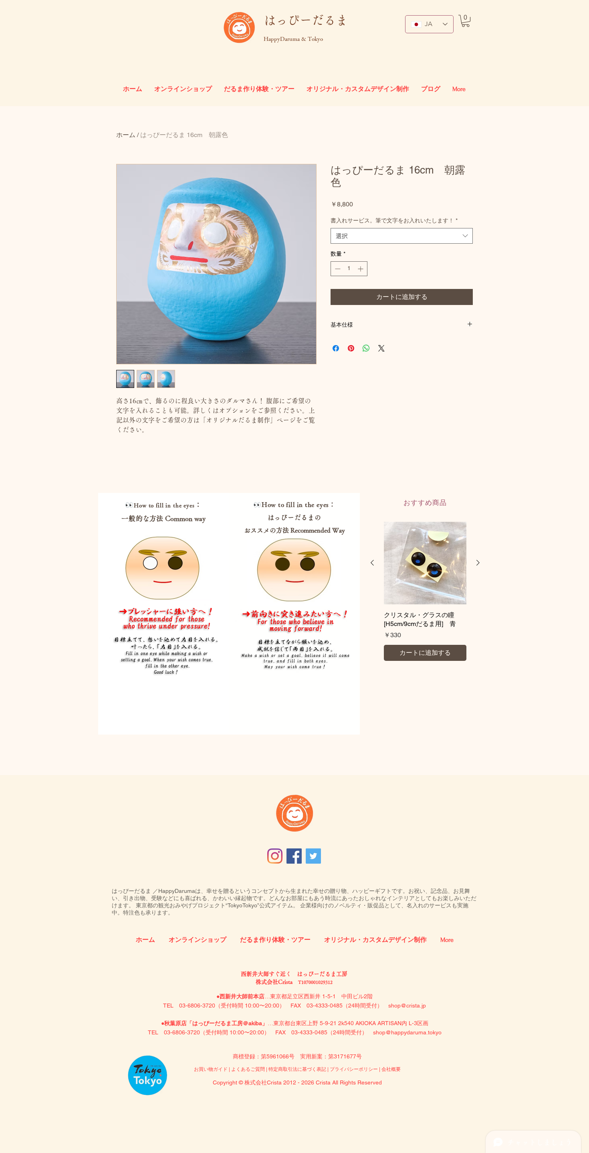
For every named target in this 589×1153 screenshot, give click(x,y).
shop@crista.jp (407, 1005)
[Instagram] (274, 856)
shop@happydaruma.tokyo (407, 1032)
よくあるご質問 (248, 1069)
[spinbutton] (349, 269)
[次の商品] (478, 562)
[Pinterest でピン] (351, 348)
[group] (425, 591)
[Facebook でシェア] (336, 348)
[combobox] (402, 236)
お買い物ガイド (211, 1069)
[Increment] (361, 269)
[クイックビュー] (425, 563)
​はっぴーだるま (306, 20)
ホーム (125, 135)
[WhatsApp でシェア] (366, 348)
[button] (465, 21)
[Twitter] (313, 856)
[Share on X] (381, 348)
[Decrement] (337, 269)
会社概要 (391, 1069)
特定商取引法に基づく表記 (297, 1069)
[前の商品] (372, 562)
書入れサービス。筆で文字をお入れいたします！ (394, 220)
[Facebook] (294, 856)
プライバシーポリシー (354, 1069)
